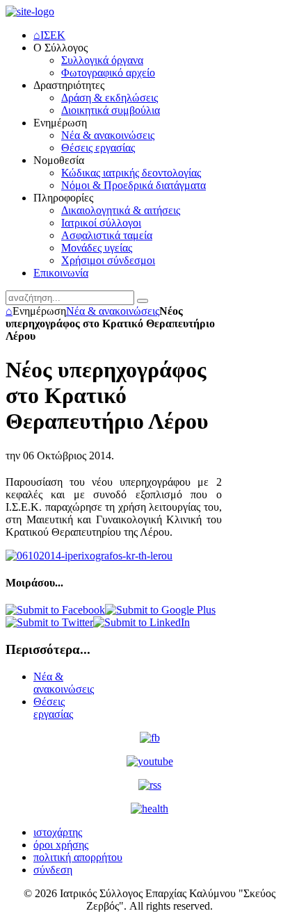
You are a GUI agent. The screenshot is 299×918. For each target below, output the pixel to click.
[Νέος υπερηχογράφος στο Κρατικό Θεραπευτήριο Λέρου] (89, 556)
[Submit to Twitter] (49, 622)
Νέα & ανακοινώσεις (112, 311)
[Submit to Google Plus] (160, 610)
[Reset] (142, 301)
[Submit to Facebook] (55, 610)
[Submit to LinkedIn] (141, 622)
